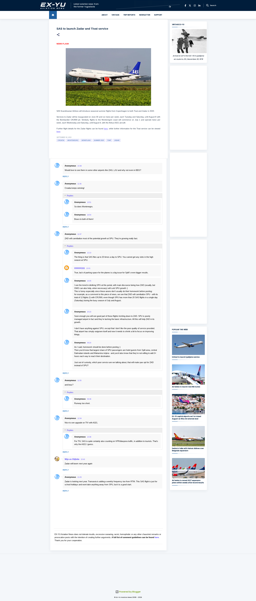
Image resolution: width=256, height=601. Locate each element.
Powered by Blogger (130, 591)
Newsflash (86, 140)
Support (158, 15)
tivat (109, 140)
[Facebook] (185, 5)
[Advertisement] (188, 108)
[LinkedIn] (199, 5)
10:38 (79, 166)
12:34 (79, 418)
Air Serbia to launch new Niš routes (186, 387)
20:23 (89, 312)
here (106, 129)
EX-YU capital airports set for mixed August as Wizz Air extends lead (186, 417)
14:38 (89, 437)
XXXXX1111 (79, 268)
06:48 (89, 399)
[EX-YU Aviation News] (52, 5)
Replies (70, 195)
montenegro (72, 140)
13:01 (88, 268)
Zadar (116, 140)
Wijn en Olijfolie (72, 459)
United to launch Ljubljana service (186, 357)
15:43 (83, 459)
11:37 (79, 234)
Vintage (115, 15)
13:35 (89, 281)
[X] (190, 5)
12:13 (89, 253)
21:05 (79, 477)
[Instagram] (195, 5)
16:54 (89, 215)
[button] (58, 35)
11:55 (79, 380)
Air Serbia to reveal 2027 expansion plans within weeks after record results (188, 481)
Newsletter (144, 15)
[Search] (207, 5)
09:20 (89, 343)
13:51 (89, 202)
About (105, 15)
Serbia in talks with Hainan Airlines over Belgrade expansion (188, 449)
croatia (61, 140)
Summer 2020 (99, 140)
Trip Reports (129, 15)
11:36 (79, 184)
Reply (66, 176)
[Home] (53, 15)
